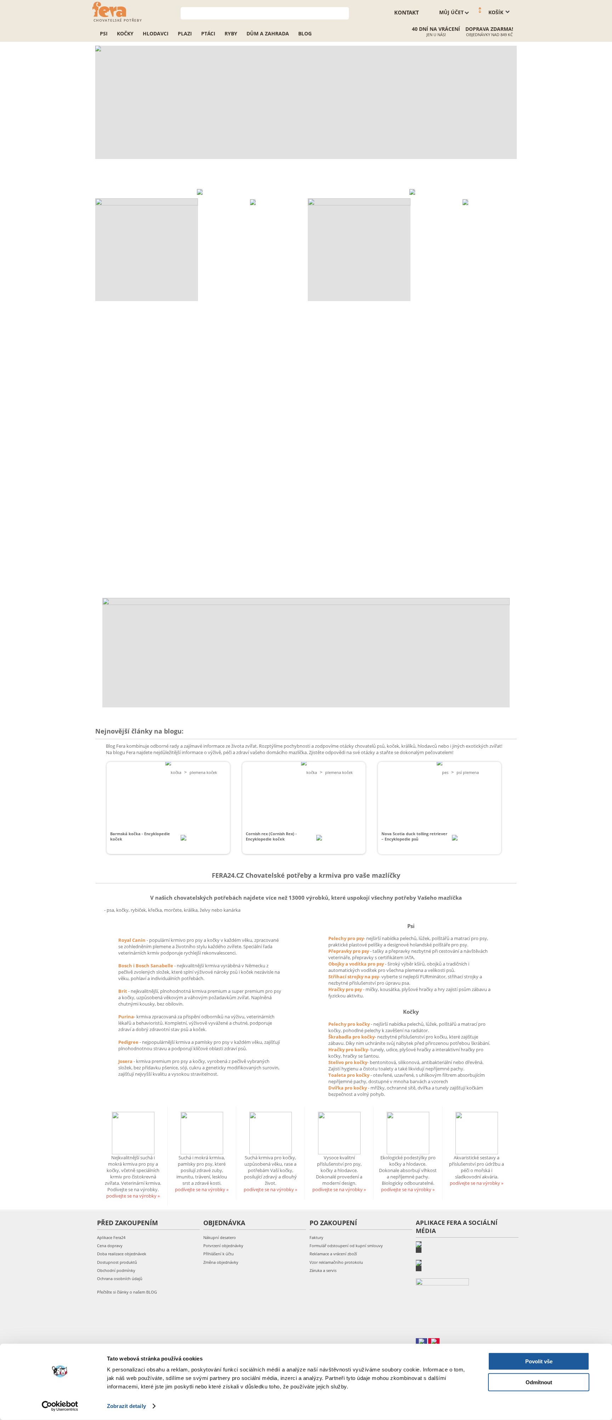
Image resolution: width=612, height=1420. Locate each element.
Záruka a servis (323, 1270)
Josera (126, 1061)
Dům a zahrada (267, 33)
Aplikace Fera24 (111, 1237)
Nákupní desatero (219, 1237)
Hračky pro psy (345, 989)
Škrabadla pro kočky (351, 1037)
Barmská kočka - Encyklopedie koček (140, 836)
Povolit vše (538, 1361)
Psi (104, 33)
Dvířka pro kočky (348, 1088)
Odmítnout (539, 1382)
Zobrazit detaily (126, 1406)
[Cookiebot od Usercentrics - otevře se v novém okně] (60, 1406)
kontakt (406, 12)
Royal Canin (132, 940)
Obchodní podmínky (116, 1270)
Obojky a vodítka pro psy (356, 964)
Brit (123, 991)
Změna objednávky (220, 1262)
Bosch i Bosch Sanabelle (145, 965)
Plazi (185, 33)
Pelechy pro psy (346, 938)
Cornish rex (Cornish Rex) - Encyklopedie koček (271, 836)
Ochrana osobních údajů (119, 1278)
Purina (126, 1016)
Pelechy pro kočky (349, 1024)
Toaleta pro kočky (349, 1075)
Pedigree (129, 1042)
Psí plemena (468, 772)
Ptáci (208, 33)
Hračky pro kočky (348, 1049)
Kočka (176, 772)
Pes (445, 772)
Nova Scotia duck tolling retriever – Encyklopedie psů (414, 836)
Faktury (316, 1237)
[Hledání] (344, 12)
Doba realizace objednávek (121, 1253)
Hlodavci (156, 33)
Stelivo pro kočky (347, 1062)
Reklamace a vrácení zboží (333, 1253)
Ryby (231, 33)
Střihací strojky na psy (353, 976)
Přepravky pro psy (349, 951)
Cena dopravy (110, 1245)
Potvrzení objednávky (223, 1245)
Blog (305, 33)
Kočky (125, 33)
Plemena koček (203, 772)
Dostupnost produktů (117, 1262)
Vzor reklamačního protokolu (336, 1262)
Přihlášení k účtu (218, 1253)
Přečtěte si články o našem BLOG (127, 1292)
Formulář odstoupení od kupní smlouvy (346, 1245)
